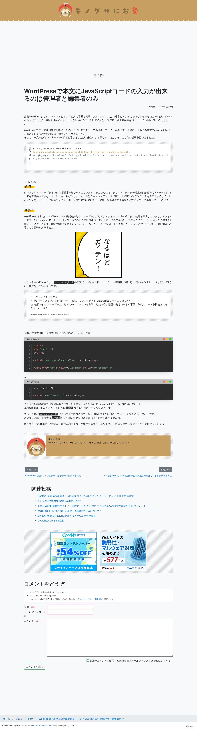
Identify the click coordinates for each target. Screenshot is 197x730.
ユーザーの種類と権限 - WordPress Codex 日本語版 (49, 314)
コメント (32, 620)
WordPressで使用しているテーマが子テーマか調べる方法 (53, 475)
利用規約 (98, 599)
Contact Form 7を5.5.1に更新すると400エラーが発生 (67, 515)
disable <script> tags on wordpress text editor (56, 148)
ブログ (19, 718)
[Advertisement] (92, 41)
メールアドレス (34, 613)
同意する (189, 726)
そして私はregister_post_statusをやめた (60, 501)
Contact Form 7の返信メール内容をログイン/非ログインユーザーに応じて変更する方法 (86, 496)
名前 (30, 606)
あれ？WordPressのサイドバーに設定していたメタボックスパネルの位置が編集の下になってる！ (92, 505)
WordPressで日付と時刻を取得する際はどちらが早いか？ (69, 510)
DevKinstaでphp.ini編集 (51, 520)
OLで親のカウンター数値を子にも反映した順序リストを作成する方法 (138, 475)
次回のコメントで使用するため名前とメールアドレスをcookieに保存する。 (131, 660)
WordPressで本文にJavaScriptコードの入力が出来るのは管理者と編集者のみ (81, 718)
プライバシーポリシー (84, 599)
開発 (101, 75)
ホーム (6, 718)
